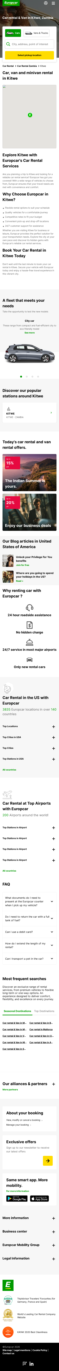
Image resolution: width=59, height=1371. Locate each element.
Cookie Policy (39, 1350)
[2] (27, 376)
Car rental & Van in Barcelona (41, 1023)
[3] (32, 376)
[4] (38, 376)
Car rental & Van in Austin (41, 1042)
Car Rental (8, 66)
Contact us (8, 1353)
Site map (7, 1350)
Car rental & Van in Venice (15, 1036)
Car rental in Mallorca (41, 1029)
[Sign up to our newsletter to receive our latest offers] (48, 1161)
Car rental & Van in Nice (15, 1042)
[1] (21, 376)
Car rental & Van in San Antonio (15, 1049)
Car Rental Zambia (27, 66)
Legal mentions (22, 1350)
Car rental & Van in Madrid (15, 1029)
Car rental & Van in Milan (15, 1023)
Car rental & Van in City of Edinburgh (41, 1036)
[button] (30, 115)
